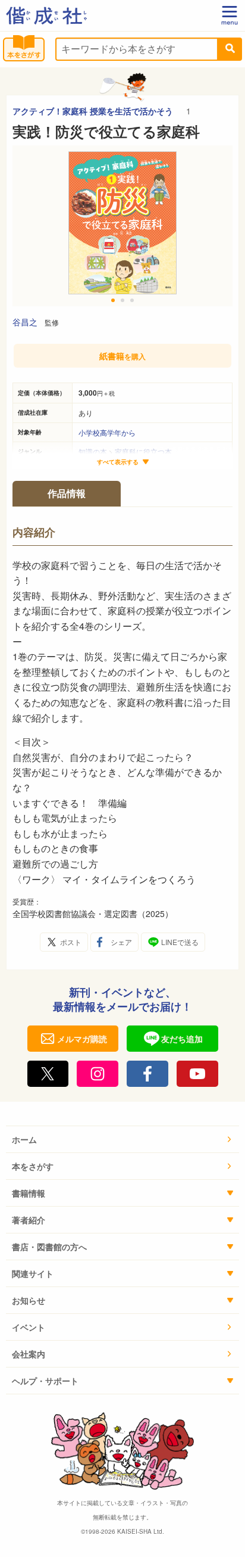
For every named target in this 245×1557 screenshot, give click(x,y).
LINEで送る (180, 942)
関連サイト (33, 1273)
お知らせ (28, 1300)
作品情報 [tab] (67, 493)
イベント (28, 1327)
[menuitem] (122, 1139)
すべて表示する (118, 462)
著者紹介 (28, 1220)
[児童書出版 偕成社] (46, 15)
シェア (121, 942)
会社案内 (28, 1354)
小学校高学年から (107, 432)
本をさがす (33, 1166)
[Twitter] (48, 1074)
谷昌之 (24, 322)
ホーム (24, 1139)
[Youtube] (197, 1074)
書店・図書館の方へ (49, 1247)
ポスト (70, 942)
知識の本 (92, 451)
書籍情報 (28, 1193)
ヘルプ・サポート (45, 1381)
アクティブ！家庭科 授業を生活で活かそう (93, 111)
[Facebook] (147, 1074)
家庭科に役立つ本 (143, 451)
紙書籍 (122, 356)
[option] (122, 225)
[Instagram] (97, 1074)
